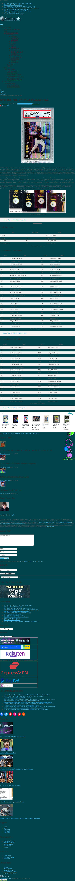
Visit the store (50, 526)
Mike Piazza (36, 433)
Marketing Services (9, 842)
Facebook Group (8, 870)
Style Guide (7, 831)
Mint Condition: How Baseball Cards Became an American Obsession (22, 700)
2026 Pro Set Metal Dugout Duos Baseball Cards (16, 9)
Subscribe (12, 28)
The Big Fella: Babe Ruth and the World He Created (17, 697)
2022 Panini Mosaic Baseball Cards (13, 5)
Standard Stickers (14, 75)
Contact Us (7, 832)
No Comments (36, 103)
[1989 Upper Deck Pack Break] (2, 486)
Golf (12, 45)
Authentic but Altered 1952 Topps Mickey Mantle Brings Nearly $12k (26, 450)
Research (14, 62)
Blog (11, 32)
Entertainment (17, 52)
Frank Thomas (28, 433)
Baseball (14, 36)
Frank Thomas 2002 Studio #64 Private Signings (18, 463)
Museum (6, 867)
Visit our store (5, 105)
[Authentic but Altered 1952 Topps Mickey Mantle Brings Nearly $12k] (2, 446)
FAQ (5, 828)
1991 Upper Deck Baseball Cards (12, 12)
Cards (30, 103)
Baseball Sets (6, 433)
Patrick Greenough (5, 103)
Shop (9, 68)
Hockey (13, 41)
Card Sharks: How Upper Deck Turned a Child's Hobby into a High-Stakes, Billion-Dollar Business (29, 699)
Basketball (15, 38)
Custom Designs (13, 78)
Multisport (15, 48)
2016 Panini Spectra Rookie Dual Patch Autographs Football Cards (21, 621)
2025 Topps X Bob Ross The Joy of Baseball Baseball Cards (19, 6)
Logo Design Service (14, 80)
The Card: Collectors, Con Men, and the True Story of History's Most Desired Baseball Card (28, 702)
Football (14, 40)
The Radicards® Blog (5, 878)
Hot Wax (14, 54)
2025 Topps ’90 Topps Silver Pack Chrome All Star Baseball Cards (21, 8)
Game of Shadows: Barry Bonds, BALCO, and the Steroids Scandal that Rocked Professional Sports (30, 706)
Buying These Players (10, 873)
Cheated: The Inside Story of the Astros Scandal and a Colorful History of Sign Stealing (26, 694)
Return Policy (7, 855)
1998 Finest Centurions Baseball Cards (14, 477)
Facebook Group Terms (10, 871)
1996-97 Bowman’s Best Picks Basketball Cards (16, 617)
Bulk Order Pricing (9, 857)
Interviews (15, 59)
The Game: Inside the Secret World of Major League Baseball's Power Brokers (24, 708)
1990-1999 (20, 103)
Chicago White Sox (15, 433)
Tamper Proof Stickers (15, 76)
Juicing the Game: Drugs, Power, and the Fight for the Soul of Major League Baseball (26, 709)
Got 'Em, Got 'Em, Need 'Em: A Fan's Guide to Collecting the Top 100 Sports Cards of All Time (29, 703)
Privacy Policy (7, 845)
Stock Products (13, 71)
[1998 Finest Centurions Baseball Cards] (2, 472)
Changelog (7, 829)
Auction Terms (13, 85)
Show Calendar (8, 868)
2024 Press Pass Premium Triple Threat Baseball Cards (18, 3)
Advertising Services (9, 841)
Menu (1, 24)
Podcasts (10, 64)
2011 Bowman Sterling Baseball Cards (14, 13)
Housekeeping (16, 55)
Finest (22, 433)
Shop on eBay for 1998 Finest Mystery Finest (15, 220)
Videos (9, 66)
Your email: (3, 568)
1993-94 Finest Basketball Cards (12, 620)
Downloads (7, 858)
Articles (10, 35)
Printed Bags (12, 73)
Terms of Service (8, 844)
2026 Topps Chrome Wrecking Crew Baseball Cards (17, 10)
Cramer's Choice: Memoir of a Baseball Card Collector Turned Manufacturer (23, 696)
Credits (6, 847)
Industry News (16, 57)
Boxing (13, 43)
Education (15, 50)
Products (14, 61)
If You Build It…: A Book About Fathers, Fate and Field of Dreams (21, 705)
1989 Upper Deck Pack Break (11, 490)
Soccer (13, 47)
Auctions (10, 82)
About (5, 827)
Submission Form (13, 87)
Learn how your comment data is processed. (31, 561)
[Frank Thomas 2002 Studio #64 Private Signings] (2, 459)
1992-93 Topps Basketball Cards (12, 618)
